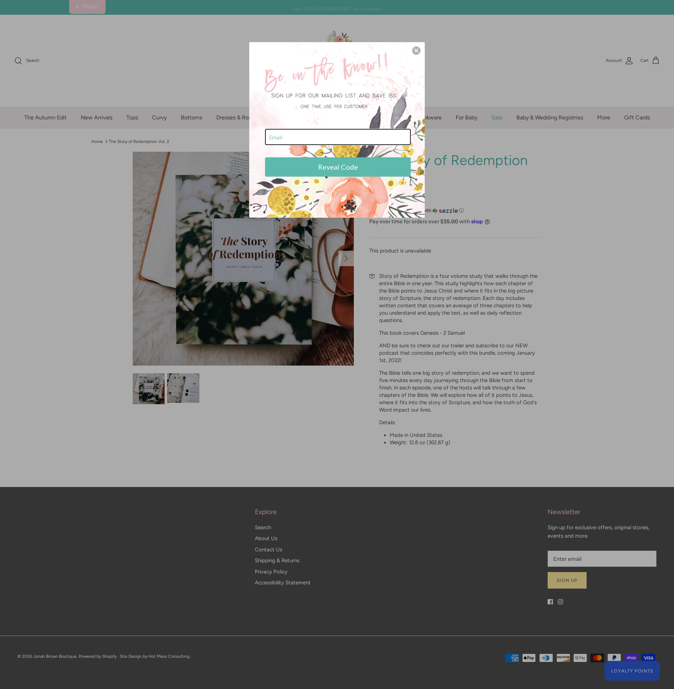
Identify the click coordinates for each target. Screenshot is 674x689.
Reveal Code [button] (338, 167)
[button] (416, 50)
